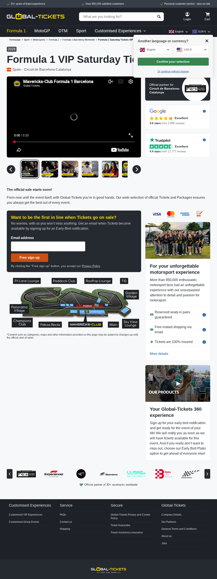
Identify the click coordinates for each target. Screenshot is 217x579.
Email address (22, 238)
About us (166, 536)
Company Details (171, 514)
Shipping (65, 528)
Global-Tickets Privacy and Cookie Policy (130, 516)
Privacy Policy (91, 266)
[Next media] (136, 169)
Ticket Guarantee (120, 525)
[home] (35, 16)
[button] (74, 116)
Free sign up (29, 257)
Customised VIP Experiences (25, 514)
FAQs (63, 514)
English (179, 31)
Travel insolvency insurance (127, 532)
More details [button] (159, 354)
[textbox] (154, 50)
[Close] (207, 41)
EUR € (202, 31)
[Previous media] (11, 169)
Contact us (66, 521)
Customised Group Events (24, 521)
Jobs (164, 543)
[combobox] (155, 49)
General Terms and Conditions (179, 528)
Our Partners (168, 521)
